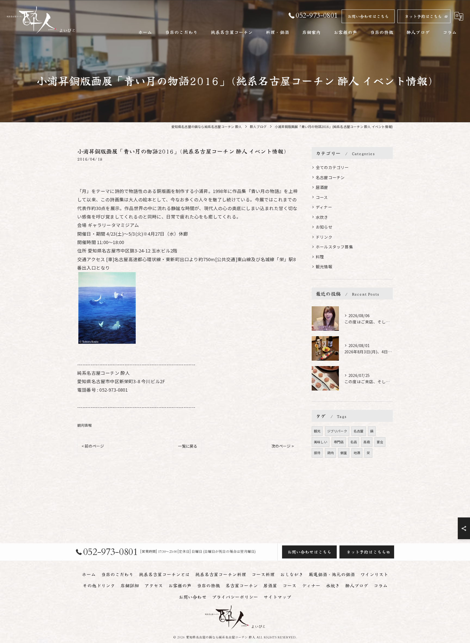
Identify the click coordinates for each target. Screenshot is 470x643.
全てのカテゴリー (332, 167)
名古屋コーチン (330, 177)
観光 (317, 431)
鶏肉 (330, 452)
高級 (366, 441)
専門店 (339, 441)
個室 (343, 452)
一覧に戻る (187, 446)
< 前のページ (93, 446)
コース (322, 197)
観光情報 (84, 425)
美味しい (320, 441)
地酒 (357, 452)
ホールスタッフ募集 (334, 246)
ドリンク (324, 237)
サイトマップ (277, 597)
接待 (317, 452)
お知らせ (324, 227)
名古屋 (359, 431)
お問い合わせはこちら (368, 16)
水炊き (322, 217)
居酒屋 (322, 187)
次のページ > (282, 446)
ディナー (324, 207)
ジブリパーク (337, 431)
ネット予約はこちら (423, 16)
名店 (353, 441)
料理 (320, 257)
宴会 (380, 441)
